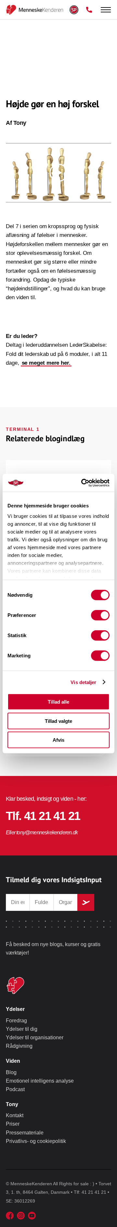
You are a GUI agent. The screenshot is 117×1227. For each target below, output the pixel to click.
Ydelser (15, 1009)
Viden (13, 1061)
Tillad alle (58, 702)
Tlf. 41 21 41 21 (43, 816)
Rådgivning (19, 1046)
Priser (13, 1124)
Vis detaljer (83, 682)
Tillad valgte (58, 720)
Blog (11, 1072)
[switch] (100, 615)
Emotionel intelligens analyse (40, 1081)
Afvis (58, 740)
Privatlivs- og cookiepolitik (36, 1141)
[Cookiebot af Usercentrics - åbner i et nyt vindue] (83, 482)
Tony (12, 1104)
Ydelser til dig (21, 1029)
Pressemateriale (25, 1132)
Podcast (15, 1089)
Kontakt (14, 1115)
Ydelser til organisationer (34, 1037)
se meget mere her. (46, 363)
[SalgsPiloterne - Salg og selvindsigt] (15, 10)
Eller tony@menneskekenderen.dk (42, 832)
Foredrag (16, 1020)
